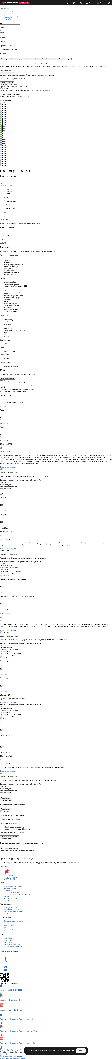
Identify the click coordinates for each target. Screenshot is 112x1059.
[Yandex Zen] (5, 970)
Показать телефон (7, 82)
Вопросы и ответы (11, 900)
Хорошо (81, 1050)
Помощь (7, 913)
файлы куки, (39, 1051)
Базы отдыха (9, 931)
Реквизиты (8, 942)
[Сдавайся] (67, 2)
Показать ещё (5, 798)
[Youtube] (5, 968)
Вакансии (8, 940)
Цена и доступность (7, 73)
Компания (8, 938)
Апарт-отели (9, 925)
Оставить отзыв (6, 800)
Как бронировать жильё (13, 886)
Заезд (2, 23)
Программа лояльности (13, 946)
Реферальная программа (13, 944)
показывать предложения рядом (14, 391)
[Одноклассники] (5, 959)
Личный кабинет (10, 875)
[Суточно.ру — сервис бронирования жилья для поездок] (10, 2)
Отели (6, 923)
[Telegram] (5, 956)
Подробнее (4, 866)
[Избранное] (80, 2)
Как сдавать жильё (11, 908)
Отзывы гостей (10, 888)
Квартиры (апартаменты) (13, 921)
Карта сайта (4, 1054)
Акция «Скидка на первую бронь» (17, 894)
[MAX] (5, 962)
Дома (6, 927)
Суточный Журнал (11, 898)
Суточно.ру (16, 1050)
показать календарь (7, 378)
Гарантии (7, 896)
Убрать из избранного (41, 90)
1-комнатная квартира (8, 467)
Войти (91, 3)
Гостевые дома (9, 929)
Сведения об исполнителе (9, 836)
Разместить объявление (13, 910)
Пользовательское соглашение (11, 1056)
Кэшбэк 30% (9, 890)
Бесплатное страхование (13, 912)
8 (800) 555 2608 (10, 879)
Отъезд (2, 28)
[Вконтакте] (5, 965)
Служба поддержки (11, 877)
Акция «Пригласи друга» (13, 892)
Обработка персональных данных (12, 1058)
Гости (2, 32)
